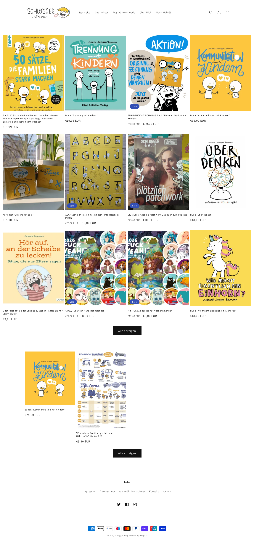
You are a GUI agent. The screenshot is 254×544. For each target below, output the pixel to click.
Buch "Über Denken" (201, 214)
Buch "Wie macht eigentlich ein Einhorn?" (213, 310)
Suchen (166, 491)
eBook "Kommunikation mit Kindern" (45, 409)
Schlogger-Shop (121, 535)
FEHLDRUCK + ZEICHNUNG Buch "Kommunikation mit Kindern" (157, 117)
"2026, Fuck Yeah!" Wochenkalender (84, 310)
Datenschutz (107, 491)
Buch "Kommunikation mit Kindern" (210, 115)
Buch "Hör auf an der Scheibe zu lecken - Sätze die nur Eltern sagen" (32, 312)
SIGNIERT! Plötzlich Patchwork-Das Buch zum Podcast (157, 214)
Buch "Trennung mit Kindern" (81, 115)
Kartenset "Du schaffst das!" (18, 214)
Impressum (89, 491)
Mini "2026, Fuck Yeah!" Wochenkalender (150, 310)
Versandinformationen (132, 491)
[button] (211, 12)
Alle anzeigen (127, 331)
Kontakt (154, 491)
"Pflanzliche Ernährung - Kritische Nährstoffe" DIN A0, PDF (94, 435)
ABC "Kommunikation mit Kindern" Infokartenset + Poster (92, 216)
